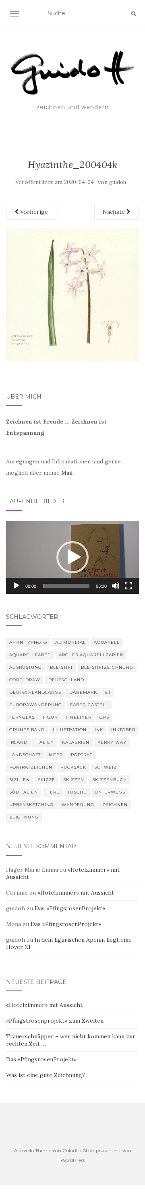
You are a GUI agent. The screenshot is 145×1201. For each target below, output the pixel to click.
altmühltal (70, 642)
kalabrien (75, 742)
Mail (66, 472)
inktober (123, 729)
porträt (81, 754)
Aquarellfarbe (30, 654)
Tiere (53, 792)
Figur (50, 717)
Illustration (70, 729)
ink (99, 729)
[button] (72, 557)
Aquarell (107, 642)
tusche (77, 792)
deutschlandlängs (35, 692)
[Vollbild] (128, 586)
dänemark (83, 692)
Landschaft (25, 754)
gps (104, 717)
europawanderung (35, 704)
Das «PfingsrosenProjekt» (70, 908)
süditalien (23, 792)
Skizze (46, 779)
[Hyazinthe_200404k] (72, 294)
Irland (18, 742)
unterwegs (110, 792)
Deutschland (66, 679)
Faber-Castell (89, 704)
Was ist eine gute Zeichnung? (45, 1075)
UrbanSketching (31, 804)
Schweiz (105, 767)
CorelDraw (24, 679)
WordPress (72, 1160)
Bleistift (61, 667)
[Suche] (133, 14)
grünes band (27, 729)
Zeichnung (24, 817)
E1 (107, 692)
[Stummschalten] (116, 586)
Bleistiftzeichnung (107, 667)
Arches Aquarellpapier (91, 654)
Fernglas (22, 717)
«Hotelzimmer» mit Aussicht (75, 892)
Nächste (114, 211)
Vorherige (33, 211)
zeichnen (115, 804)
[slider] (66, 586)
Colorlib (71, 1150)
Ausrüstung (25, 667)
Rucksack (73, 767)
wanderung (78, 804)
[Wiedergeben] (16, 586)
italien (44, 742)
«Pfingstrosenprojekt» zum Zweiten (55, 1020)
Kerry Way (111, 742)
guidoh (117, 182)
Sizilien (19, 779)
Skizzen (73, 779)
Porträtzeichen (30, 767)
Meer (56, 754)
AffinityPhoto (28, 642)
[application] (72, 557)
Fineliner (78, 717)
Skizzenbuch (109, 779)
